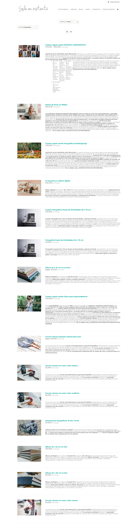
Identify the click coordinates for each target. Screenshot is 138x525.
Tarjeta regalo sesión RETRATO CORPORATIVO (65, 45)
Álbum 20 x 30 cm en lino (56, 473)
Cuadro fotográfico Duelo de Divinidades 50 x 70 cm (68, 210)
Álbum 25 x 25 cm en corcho (57, 268)
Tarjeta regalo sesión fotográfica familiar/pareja (66, 143)
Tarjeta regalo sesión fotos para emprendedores (66, 297)
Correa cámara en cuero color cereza (61, 500)
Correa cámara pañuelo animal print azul (63, 337)
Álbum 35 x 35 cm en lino (56, 447)
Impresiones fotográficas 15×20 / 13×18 (62, 421)
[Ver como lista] (71, 32)
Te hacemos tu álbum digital (57, 181)
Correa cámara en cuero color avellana (62, 393)
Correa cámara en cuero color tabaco (61, 366)
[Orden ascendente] (77, 22)
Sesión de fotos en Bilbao (56, 105)
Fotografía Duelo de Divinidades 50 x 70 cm (64, 240)
